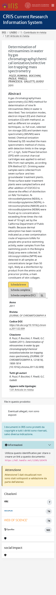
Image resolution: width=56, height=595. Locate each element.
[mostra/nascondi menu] (53, 5)
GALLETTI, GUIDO (33, 81)
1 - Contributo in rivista (33, 32)
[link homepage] (11, 5)
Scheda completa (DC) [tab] (23, 295)
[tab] (42, 295)
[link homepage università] (37, 5)
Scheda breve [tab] (18, 284)
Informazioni (14, 444)
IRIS (4, 32)
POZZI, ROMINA (18, 75)
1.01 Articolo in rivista (17, 36)
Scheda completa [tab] (20, 289)
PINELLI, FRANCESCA (17, 80)
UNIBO (13, 32)
